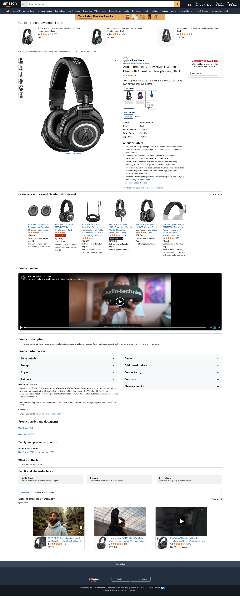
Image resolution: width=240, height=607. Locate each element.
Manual (112, 402)
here (35, 396)
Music (173, 11)
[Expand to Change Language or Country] (191, 5)
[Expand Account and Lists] (211, 5)
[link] (60, 37)
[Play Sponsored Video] (120, 521)
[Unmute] (219, 327)
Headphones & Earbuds (68, 51)
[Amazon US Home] (94, 580)
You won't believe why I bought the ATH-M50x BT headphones (56, 279)
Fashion (154, 11)
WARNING (25, 492)
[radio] (21, 60)
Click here (86, 402)
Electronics (22, 51)
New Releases (74, 11)
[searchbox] (101, 4)
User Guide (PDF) (26, 428)
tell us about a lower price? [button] (49, 414)
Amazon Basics (45, 11)
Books (126, 11)
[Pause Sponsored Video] (81, 527)
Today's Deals (115, 11)
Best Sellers (59, 11)
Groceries (87, 11)
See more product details (136, 183)
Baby (227, 11)
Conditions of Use (85, 588)
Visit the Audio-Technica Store (136, 63)
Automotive (217, 11)
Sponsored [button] (22, 503)
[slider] (115, 327)
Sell (146, 11)
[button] (6, 11)
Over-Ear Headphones (87, 51)
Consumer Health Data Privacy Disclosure (123, 588)
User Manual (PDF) (26, 434)
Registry (164, 11)
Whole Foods (100, 11)
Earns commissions (44, 276)
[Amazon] (10, 4)
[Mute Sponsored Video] (81, 532)
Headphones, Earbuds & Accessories (43, 51)
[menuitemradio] (214, 328)
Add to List (196, 73)
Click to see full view (72, 154)
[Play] (20, 327)
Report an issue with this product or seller (144, 188)
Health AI (16, 11)
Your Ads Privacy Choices (150, 588)
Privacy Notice (99, 588)
